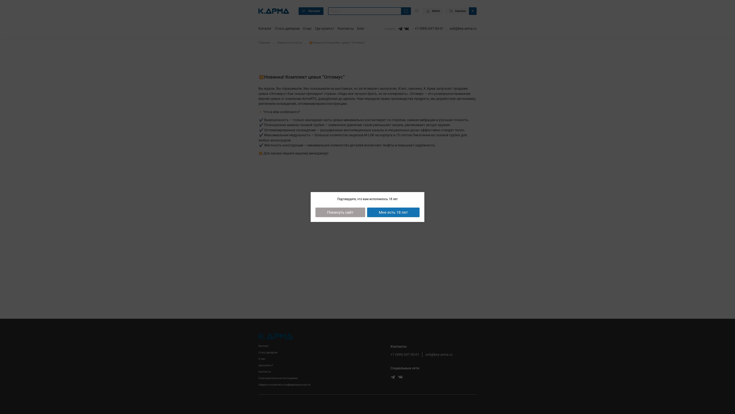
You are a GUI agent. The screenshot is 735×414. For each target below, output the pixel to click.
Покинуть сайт (340, 212)
